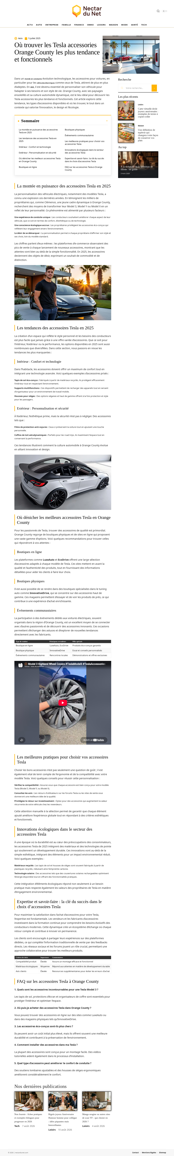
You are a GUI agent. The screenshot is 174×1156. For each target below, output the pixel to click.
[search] (158, 11)
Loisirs (52, 1129)
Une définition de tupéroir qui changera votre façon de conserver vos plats (148, 135)
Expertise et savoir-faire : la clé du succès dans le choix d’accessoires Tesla (84, 160)
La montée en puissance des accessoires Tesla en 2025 (38, 131)
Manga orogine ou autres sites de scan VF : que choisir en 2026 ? (96, 1118)
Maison (141, 126)
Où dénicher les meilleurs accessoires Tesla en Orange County (40, 160)
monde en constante (33, 79)
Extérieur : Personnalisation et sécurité (37, 152)
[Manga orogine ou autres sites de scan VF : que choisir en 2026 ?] (96, 1101)
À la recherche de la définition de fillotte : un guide (137, 168)
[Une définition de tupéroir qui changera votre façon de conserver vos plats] (126, 133)
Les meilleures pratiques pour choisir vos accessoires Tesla (84, 142)
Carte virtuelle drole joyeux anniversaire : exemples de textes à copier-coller (148, 112)
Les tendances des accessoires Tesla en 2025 (38, 140)
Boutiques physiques (75, 129)
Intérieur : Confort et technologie (35, 147)
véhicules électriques (46, 83)
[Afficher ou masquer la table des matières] (73, 120)
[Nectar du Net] (87, 11)
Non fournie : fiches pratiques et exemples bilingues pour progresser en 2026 (28, 1118)
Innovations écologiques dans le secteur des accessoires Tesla (84, 151)
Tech (17, 1126)
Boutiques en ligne (28, 167)
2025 (32, 87)
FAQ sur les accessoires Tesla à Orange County (83, 168)
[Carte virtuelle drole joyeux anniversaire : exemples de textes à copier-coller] (126, 110)
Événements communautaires (79, 135)
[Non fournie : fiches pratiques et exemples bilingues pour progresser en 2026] (29, 1101)
